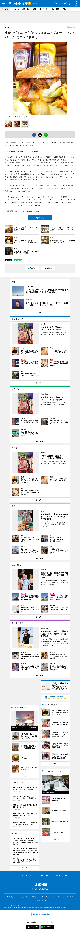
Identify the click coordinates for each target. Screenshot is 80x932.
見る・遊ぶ (26, 9)
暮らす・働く (44, 9)
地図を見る (40, 218)
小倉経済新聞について (11, 897)
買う (34, 9)
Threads (69, 3)
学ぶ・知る (55, 9)
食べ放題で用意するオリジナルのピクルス (23, 151)
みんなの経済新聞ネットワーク (40, 914)
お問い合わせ (72, 897)
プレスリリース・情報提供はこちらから (32, 897)
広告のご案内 (42, 900)
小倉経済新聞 (18, 3)
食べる (16, 9)
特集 (64, 9)
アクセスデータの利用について (56, 897)
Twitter (61, 3)
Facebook (56, 3)
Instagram (65, 3)
